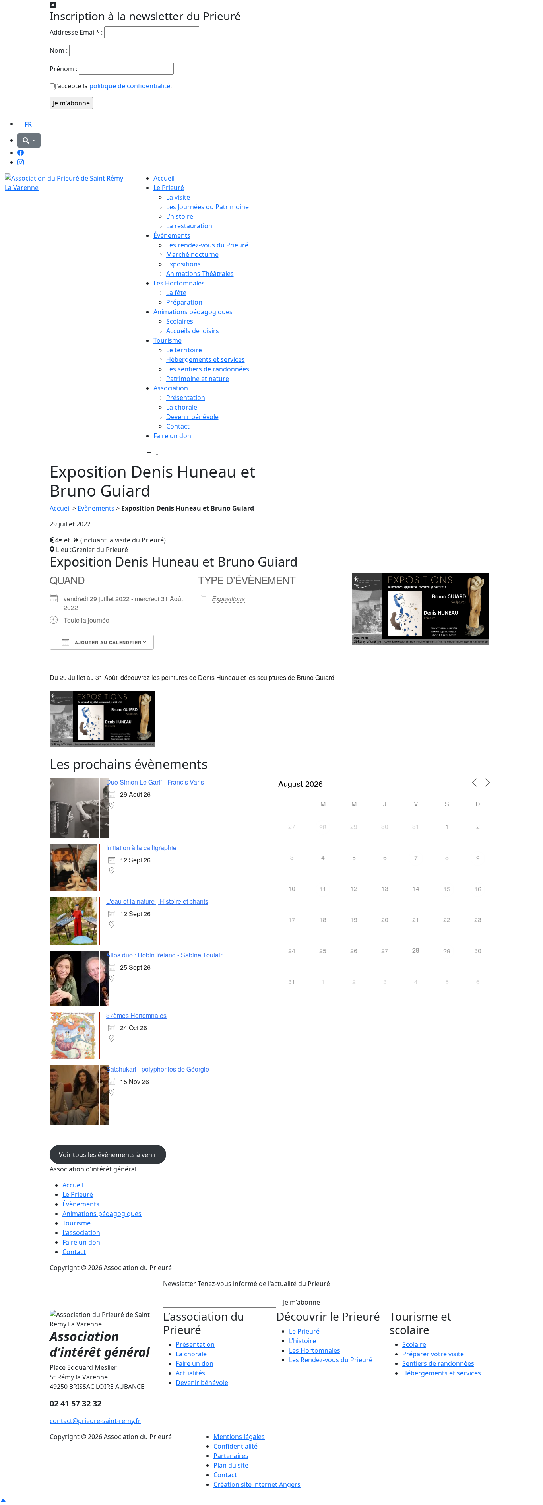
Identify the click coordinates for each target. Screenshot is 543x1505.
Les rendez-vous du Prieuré (207, 245)
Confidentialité (235, 1446)
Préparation (184, 302)
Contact (178, 426)
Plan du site (230, 1465)
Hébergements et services (205, 359)
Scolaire (414, 1344)
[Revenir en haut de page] (3, 1500)
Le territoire (184, 350)
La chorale (181, 407)
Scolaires (179, 321)
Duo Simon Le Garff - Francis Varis (155, 781)
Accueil (164, 178)
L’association (81, 1232)
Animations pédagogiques (193, 311)
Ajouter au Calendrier (107, 642)
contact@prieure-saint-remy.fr (95, 1420)
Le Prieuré (168, 187)
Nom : (59, 50)
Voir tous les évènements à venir (108, 1154)
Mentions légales (239, 1436)
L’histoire (179, 216)
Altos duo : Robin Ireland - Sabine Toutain (165, 954)
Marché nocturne (192, 254)
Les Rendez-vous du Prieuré (330, 1359)
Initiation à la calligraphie (141, 847)
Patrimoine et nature (197, 378)
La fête (176, 292)
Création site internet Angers (257, 1484)
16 (477, 888)
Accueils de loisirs (192, 330)
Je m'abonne (301, 1302)
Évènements (171, 235)
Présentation (185, 397)
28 (322, 826)
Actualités (190, 1373)
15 (446, 888)
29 (446, 950)
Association (170, 388)
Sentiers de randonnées (438, 1363)
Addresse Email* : (76, 32)
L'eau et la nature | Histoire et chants (157, 901)
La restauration (189, 225)
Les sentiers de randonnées (207, 369)
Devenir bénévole (192, 416)
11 (322, 888)
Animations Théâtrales (200, 273)
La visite (178, 197)
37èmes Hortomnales (136, 1015)
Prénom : (63, 68)
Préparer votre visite (433, 1354)
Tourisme (167, 340)
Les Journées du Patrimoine (207, 206)
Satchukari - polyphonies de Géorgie (157, 1069)
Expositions (183, 264)
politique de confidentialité (129, 86)
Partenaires (230, 1455)
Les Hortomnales (179, 283)
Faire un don (172, 435)
